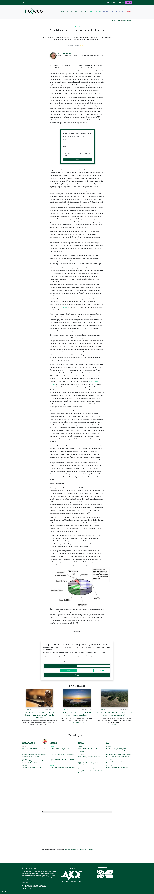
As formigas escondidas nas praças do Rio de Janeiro (62, 768)
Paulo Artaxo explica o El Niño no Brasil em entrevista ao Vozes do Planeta (39, 715)
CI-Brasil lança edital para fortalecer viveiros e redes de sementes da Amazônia (119, 768)
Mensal (60, 666)
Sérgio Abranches (64, 53)
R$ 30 (68, 670)
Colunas (90, 11)
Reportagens (64, 11)
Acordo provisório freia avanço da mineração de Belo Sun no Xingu (116, 749)
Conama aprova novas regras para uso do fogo (118, 761)
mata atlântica (28, 742)
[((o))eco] (34, 11)
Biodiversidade (112, 20)
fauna (81, 742)
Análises (98, 11)
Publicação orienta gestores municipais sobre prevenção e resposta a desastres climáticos (62, 760)
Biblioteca (106, 11)
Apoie (129, 2)
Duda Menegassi (114, 724)
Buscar (114, 2)
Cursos (129, 11)
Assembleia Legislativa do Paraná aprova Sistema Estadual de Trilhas (34, 755)
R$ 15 (52, 670)
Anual (93, 666)
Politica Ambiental (126, 20)
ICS (107, 742)
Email (64, 146)
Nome (64, 139)
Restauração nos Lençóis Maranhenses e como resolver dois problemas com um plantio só (90, 770)
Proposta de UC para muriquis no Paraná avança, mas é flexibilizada (34, 761)
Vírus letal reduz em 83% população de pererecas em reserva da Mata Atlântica (34, 749)
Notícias (55, 11)
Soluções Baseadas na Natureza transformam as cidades (77, 713)
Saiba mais (25, 882)
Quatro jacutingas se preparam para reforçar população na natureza (89, 757)
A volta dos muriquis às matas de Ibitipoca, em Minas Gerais (88, 763)
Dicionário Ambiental (118, 11)
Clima (119, 20)
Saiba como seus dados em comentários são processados (79, 849)
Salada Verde (74, 11)
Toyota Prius (64, 307)
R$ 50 (85, 670)
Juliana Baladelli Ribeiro (77, 722)
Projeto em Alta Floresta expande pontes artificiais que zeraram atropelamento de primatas (90, 749)
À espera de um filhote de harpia (31, 767)
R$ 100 (102, 670)
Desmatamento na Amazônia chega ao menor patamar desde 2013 (114, 713)
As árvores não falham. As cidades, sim (62, 754)
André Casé (39, 727)
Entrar (4, 891)
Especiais (83, 11)
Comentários (76, 631)
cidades (53, 742)
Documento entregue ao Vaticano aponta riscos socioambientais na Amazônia (118, 755)
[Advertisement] (119, 301)
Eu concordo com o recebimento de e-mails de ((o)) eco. (78, 154)
